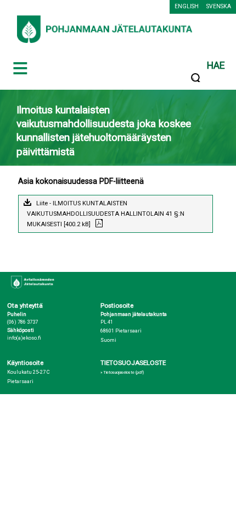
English (187, 6)
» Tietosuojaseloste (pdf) (122, 372)
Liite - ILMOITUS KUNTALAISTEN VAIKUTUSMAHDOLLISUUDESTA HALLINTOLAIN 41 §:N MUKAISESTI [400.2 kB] (105, 214)
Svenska (218, 6)
